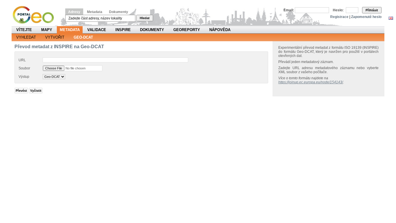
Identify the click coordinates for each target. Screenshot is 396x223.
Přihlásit (372, 10)
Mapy (46, 30)
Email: (289, 10)
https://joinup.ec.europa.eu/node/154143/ (310, 82)
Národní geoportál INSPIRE (35, 15)
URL (22, 60)
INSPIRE (123, 30)
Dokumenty (118, 12)
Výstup (24, 77)
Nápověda (219, 30)
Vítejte (24, 30)
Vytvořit (54, 37)
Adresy (74, 12)
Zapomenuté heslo (366, 17)
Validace (96, 30)
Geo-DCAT (83, 37)
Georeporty (186, 30)
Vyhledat (26, 37)
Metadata (94, 12)
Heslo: (338, 10)
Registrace (339, 17)
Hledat (145, 18)
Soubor (24, 68)
